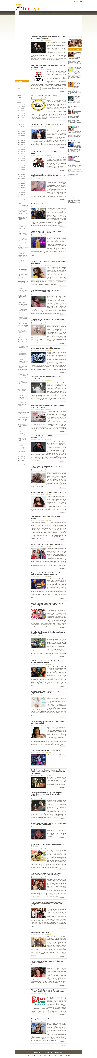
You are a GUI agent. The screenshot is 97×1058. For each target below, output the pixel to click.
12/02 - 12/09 (20, 108)
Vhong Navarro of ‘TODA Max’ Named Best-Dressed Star (22, 252)
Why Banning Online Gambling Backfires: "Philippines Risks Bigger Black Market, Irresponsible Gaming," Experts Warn (74, 113)
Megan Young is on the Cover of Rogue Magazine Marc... (22, 301)
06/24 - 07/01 (20, 160)
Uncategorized (74, 13)
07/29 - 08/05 (20, 149)
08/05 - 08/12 (20, 147)
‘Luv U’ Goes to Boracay (22, 226)
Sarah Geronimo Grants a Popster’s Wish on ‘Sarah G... (23, 230)
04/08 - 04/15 (20, 185)
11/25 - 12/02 (20, 110)
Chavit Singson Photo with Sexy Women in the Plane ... (23, 266)
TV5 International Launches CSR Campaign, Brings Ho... (23, 336)
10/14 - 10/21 (20, 124)
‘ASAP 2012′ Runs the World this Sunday (23, 248)
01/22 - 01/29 (20, 460)
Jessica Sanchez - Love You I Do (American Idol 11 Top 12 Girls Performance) (48, 824)
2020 (18, 97)
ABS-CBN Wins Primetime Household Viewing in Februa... (23, 207)
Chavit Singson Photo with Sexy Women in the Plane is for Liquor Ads (48, 467)
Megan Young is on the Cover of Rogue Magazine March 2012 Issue (45, 692)
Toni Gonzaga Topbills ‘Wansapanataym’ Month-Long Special (48, 262)
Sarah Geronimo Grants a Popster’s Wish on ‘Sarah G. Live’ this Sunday (47, 232)
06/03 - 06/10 (20, 167)
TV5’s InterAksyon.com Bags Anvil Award (23, 413)
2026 (18, 84)
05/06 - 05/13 (20, 176)
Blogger (24, 464)
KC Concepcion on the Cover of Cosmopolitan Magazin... (23, 425)
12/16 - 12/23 (20, 104)
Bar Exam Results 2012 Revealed (22, 367)
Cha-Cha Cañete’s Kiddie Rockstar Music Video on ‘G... (23, 244)
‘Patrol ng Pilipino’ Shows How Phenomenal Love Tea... (23, 420)
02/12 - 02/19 (20, 453)
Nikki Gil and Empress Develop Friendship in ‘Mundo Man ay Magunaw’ (47, 661)
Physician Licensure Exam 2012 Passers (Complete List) (23, 274)
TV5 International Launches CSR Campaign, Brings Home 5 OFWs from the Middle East (47, 902)
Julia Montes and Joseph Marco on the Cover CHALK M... (22, 287)
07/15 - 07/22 (20, 153)
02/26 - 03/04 (20, 199)
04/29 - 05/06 (20, 178)
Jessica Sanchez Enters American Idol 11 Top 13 (23, 270)
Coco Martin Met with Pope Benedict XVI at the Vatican (23, 362)
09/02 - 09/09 (20, 138)
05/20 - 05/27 (20, 171)
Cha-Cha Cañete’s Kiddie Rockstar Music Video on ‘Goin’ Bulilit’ (48, 320)
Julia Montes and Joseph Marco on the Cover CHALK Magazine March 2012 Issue (47, 604)
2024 (18, 88)
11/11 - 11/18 (20, 115)
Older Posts (64, 1045)
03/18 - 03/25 (20, 192)
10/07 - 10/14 (20, 126)
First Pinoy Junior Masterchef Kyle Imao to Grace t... (23, 382)
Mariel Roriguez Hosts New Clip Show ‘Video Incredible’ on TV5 (47, 722)
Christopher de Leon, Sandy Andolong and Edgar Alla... (23, 318)
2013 (18, 99)
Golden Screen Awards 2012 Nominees (22, 211)
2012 (18, 102)
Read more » (62, 61)
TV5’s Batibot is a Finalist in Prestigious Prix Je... (23, 401)
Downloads (30, 13)
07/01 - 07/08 (20, 158)
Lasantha (47, 1055)
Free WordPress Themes (35, 1055)
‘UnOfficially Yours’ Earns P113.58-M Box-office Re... (22, 257)
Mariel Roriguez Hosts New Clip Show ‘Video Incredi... (23, 306)
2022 (18, 93)
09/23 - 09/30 (20, 131)
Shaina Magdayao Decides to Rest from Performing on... (23, 239)
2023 (18, 90)
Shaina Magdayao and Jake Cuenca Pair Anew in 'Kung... (23, 202)
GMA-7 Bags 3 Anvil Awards (23, 339)
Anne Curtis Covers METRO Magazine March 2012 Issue (23, 326)
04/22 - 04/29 (20, 181)
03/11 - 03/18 (20, 194)
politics (66, 13)
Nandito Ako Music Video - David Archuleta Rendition (23, 218)
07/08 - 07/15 (20, 156)
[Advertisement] (48, 24)
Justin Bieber (61, 1055)
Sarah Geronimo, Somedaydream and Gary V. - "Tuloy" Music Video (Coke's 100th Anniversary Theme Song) (48, 771)
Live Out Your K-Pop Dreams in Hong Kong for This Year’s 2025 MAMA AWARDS (77, 145)
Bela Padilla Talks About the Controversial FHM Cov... (23, 375)
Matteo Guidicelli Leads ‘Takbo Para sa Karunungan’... (22, 261)
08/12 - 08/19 (20, 144)
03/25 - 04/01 (20, 190)
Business (23, 13)
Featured (49, 13)
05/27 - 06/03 (20, 169)
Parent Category (40, 13)
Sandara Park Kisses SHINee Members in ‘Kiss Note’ (23, 223)
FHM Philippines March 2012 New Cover (22, 310)
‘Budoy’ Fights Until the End (23, 351)
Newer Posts (33, 1045)
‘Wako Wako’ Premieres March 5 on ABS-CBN (22, 278)
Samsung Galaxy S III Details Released (22, 390)
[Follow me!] (81, 2)
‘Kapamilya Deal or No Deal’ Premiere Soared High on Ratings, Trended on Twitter (47, 573)
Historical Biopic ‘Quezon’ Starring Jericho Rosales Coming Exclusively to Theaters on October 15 (74, 55)
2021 (18, 95)
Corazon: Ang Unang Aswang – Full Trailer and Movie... (23, 434)
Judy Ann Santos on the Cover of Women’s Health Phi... (23, 430)
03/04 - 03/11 (20, 196)
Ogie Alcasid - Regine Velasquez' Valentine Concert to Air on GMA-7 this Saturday (46, 874)
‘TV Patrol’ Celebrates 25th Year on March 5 (23, 214)
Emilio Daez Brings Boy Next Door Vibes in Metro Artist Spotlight (77, 85)
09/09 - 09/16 (20, 135)
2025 (18, 86)
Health (55, 13)
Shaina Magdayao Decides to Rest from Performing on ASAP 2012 (45, 291)
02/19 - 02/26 (20, 451)
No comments (48, 40)
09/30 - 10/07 (20, 128)
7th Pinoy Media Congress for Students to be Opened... (23, 347)
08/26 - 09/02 (20, 140)
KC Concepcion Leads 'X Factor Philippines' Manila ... (23, 343)
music (60, 13)
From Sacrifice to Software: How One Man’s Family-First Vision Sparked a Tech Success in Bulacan (74, 70)
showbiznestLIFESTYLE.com (48, 1052)
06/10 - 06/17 (20, 165)
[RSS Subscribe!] (78, 2)
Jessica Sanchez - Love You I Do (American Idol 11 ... (23, 322)
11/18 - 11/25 (20, 113)
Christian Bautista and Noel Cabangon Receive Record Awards (48, 632)
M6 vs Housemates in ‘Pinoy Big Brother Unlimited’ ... (23, 416)
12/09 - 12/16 (20, 106)
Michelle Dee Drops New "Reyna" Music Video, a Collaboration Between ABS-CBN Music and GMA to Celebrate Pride (74, 160)
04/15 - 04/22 (20, 183)
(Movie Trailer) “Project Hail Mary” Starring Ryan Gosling (77, 98)
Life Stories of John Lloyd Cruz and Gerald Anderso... (22, 358)
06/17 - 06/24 (20, 162)
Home (74, 1)
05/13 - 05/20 (20, 174)
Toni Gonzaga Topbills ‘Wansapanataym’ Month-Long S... (23, 234)
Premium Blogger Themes (53, 1055)
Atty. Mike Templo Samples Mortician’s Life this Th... (23, 386)
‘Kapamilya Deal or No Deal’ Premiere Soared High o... (23, 282)
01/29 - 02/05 (20, 458)
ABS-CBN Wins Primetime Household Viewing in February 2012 (48, 66)
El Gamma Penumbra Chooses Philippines (22, 354)
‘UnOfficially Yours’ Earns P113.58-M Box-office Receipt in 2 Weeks (48, 406)
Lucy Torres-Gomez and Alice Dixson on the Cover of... (22, 444)
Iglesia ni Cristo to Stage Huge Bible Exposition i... (23, 398)
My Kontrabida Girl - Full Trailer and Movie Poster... (23, 448)
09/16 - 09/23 (20, 133)
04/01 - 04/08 (20, 187)
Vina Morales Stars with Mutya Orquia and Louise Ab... (23, 371)
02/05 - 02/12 (20, 456)
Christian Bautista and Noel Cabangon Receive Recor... (23, 292)
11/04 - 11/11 (20, 117)
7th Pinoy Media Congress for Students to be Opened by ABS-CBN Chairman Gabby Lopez (47, 990)
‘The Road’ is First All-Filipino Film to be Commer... (22, 409)
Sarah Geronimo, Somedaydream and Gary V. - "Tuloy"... (23, 314)
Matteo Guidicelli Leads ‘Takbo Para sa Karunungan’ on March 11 (45, 436)
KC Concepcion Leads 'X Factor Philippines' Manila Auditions (47, 961)
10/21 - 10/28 (20, 122)
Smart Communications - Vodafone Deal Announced (22, 394)
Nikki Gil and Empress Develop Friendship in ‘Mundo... (22, 296)
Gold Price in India (67, 1055)
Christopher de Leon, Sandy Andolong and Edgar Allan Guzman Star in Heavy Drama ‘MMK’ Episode (46, 794)
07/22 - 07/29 (20, 151)
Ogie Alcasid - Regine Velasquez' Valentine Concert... (22, 331)
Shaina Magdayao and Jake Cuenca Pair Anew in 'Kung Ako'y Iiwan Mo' (48, 37)
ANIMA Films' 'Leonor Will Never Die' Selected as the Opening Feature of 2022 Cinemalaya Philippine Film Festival (74, 130)
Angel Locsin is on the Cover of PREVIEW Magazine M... (22, 439)
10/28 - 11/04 (20, 119)
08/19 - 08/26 (20, 142)
